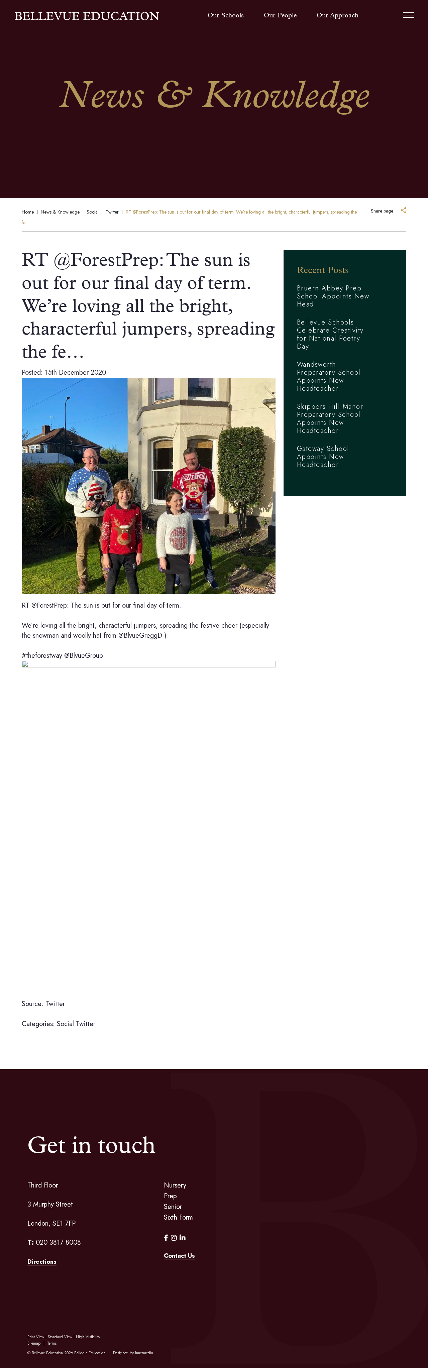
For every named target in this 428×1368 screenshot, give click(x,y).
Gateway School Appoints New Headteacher (323, 457)
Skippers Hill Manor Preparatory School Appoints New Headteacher (330, 419)
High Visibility (88, 1337)
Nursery (175, 1185)
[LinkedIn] (183, 1238)
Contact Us (179, 1255)
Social (65, 1024)
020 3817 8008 (58, 1242)
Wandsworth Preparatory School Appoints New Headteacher (329, 376)
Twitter (85, 1024)
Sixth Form (178, 1217)
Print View (35, 1337)
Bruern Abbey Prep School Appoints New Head (333, 296)
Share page (382, 211)
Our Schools (226, 15)
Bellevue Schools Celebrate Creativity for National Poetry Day (330, 334)
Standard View (60, 1337)
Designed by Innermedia (133, 1353)
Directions (42, 1261)
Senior (173, 1207)
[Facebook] (166, 1238)
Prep (170, 1196)
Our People (280, 15)
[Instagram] (174, 1238)
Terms (52, 1343)
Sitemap (33, 1343)
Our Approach (337, 15)
